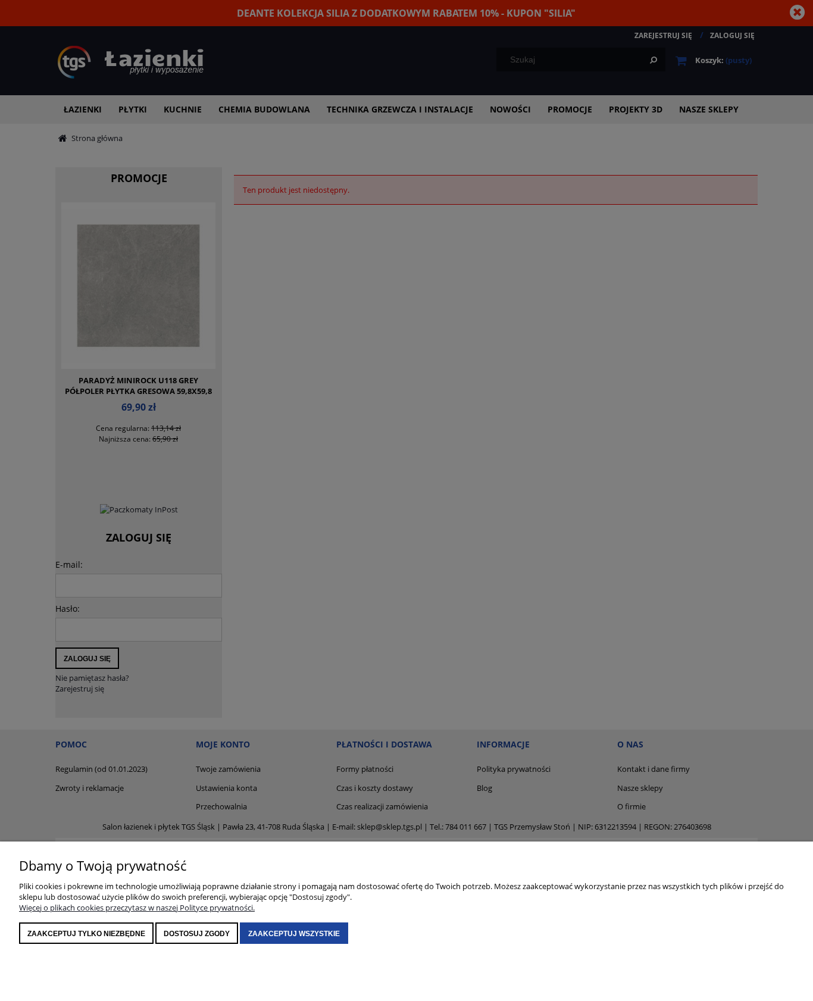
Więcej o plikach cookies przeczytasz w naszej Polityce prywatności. (137, 907)
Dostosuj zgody (197, 934)
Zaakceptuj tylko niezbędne (86, 934)
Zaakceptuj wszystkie (294, 934)
